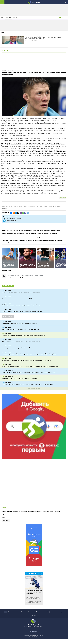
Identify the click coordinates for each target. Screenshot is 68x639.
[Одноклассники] (13, 213)
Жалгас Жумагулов (33, 206)
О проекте (10, 612)
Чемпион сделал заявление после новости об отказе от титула (21, 293)
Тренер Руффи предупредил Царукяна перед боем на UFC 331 (20, 323)
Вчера (2, 17)
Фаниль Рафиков (52, 206)
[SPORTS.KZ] (34, 545)
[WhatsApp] (22, 213)
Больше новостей (34, 388)
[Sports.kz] (34, 2)
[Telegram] (27, 213)
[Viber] (20, 213)
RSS (35, 615)
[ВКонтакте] (11, 213)
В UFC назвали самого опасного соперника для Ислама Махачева (21, 305)
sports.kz (63, 197)
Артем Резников (6, 206)
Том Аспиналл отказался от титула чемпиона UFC (17, 299)
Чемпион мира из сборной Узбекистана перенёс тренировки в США (22, 311)
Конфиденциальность (53, 612)
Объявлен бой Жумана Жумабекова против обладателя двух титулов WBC (24, 335)
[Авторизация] (66, 2)
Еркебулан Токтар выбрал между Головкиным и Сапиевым (19, 378)
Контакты (24, 612)
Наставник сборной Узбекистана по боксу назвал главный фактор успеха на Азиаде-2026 (28, 372)
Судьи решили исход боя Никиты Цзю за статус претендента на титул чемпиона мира (27, 384)
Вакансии (17, 612)
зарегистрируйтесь (20, 277)
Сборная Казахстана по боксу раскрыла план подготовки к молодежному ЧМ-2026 (26, 360)
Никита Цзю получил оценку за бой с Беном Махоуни (18, 348)
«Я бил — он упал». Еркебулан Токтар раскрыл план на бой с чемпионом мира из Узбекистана (30, 366)
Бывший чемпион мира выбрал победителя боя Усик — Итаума (20, 329)
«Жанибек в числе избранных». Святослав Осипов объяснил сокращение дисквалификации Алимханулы (31, 237)
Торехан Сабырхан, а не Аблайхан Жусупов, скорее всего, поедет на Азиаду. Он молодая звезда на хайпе (31, 230)
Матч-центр (61, 17)
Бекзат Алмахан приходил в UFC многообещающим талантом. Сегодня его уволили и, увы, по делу (29, 233)
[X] (18, 213)
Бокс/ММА (5, 50)
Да (4, 517)
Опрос (4, 507)
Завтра (15, 17)
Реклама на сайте (41, 612)
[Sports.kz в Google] (34, 458)
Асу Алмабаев (14, 206)
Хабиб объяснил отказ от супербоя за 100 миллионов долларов (21, 342)
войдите (10, 277)
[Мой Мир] (15, 213)
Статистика (31, 612)
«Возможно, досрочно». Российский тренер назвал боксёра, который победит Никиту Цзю (29, 354)
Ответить (6, 520)
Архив (62, 612)
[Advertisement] (34, 483)
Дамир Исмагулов (23, 206)
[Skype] (25, 213)
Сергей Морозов (43, 206)
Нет (4, 514)
